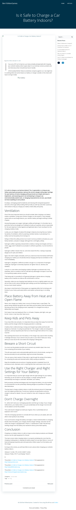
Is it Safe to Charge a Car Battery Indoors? (22, 460)
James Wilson (9, 60)
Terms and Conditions (34, 508)
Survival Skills (14, 476)
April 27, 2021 (17, 60)
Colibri (56, 502)
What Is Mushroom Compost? (65, 43)
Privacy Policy (43, 508)
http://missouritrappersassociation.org (15, 472)
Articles (69, 3)
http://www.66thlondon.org (12, 467)
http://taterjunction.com (11, 462)
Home (62, 3)
